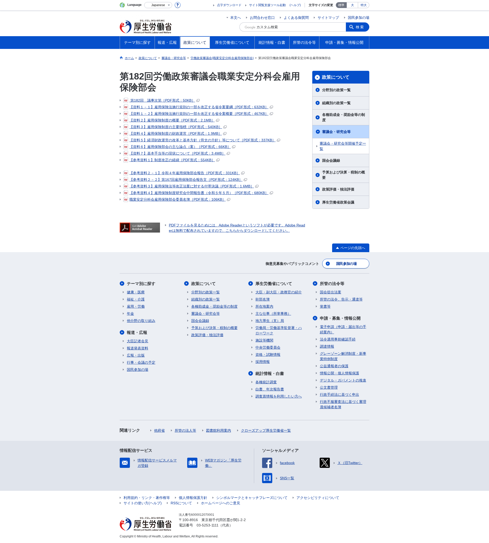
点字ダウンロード (229, 5)
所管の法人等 (185, 430)
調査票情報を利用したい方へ (278, 396)
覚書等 (325, 306)
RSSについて (181, 503)
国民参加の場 (358, 17)
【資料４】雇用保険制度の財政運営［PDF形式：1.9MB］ (175, 133)
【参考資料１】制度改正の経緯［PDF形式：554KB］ (172, 160)
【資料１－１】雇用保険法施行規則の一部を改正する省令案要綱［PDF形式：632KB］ (198, 107)
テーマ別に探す (141, 283)
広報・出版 (136, 355)
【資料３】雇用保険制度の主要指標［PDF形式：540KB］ (175, 127)
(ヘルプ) (295, 5)
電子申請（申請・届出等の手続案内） (343, 329)
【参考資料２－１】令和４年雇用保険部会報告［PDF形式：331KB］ (184, 173)
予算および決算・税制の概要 (343, 175)
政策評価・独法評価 (338, 189)
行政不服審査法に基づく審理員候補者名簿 (343, 404)
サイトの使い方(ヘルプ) (143, 503)
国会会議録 (331, 160)
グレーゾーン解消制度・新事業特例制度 (343, 356)
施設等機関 (264, 340)
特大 (364, 5)
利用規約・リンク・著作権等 (147, 498)
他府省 (159, 430)
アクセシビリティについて (317, 498)
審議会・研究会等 (336, 132)
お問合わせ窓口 (262, 17)
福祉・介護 (136, 299)
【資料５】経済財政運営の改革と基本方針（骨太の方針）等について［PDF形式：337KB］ (202, 140)
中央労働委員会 (267, 347)
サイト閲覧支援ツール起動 (267, 5)
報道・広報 (137, 332)
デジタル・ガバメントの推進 (343, 380)
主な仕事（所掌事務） (273, 313)
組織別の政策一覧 (336, 103)
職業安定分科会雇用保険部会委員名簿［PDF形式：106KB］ (177, 199)
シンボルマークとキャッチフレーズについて (252, 498)
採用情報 (262, 362)
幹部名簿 (262, 299)
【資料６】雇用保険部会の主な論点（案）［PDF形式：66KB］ (180, 147)
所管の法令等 (332, 283)
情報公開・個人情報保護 (339, 373)
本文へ (235, 17)
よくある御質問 (296, 17)
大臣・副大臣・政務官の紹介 (278, 292)
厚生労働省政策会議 (338, 202)
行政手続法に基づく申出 (339, 394)
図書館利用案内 (218, 430)
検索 (360, 27)
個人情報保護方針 (193, 498)
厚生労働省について (273, 283)
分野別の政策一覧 (336, 90)
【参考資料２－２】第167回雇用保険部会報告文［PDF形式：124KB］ (185, 180)
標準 (341, 5)
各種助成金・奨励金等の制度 (343, 117)
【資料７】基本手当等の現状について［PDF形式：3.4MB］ (177, 153)
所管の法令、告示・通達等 (341, 299)
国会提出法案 (330, 292)
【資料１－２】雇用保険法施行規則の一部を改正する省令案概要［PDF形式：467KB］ (198, 114)
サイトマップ (328, 17)
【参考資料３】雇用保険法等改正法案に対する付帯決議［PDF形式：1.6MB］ (191, 186)
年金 (130, 313)
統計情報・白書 (269, 373)
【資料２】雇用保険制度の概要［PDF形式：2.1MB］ (172, 120)
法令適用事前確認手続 (338, 339)
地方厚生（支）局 (269, 321)
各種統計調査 (266, 382)
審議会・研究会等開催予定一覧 (343, 146)
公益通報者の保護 (334, 366)
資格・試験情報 (267, 354)
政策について (335, 77)
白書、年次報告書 (269, 389)
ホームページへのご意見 (220, 503)
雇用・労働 (136, 306)
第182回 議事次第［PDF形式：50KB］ (162, 100)
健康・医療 (136, 292)
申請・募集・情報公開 (340, 318)
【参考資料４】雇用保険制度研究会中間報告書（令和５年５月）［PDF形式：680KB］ (198, 193)
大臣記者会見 (137, 341)
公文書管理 (329, 387)
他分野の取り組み (141, 321)
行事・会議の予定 (141, 362)
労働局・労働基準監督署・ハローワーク (278, 330)
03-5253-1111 (208, 525)
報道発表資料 (137, 348)
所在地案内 (264, 306)
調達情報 (327, 346)
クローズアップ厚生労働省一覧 (266, 430)
